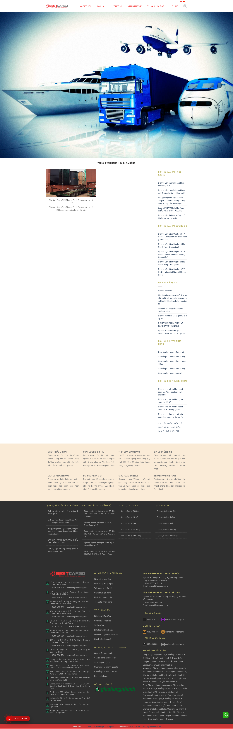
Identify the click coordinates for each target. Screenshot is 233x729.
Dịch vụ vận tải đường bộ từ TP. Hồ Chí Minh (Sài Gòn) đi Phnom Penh (172, 272)
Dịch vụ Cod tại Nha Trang (131, 535)
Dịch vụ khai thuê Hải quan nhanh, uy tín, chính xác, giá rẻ (171, 332)
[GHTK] (97, 689)
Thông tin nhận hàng (103, 601)
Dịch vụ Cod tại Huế (128, 523)
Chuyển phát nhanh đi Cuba (160, 685)
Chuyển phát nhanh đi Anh (167, 688)
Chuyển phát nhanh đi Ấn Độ (165, 668)
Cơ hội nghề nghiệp (102, 620)
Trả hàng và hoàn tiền (103, 588)
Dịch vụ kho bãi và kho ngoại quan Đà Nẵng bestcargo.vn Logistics (170, 392)
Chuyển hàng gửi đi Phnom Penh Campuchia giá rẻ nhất (71, 201)
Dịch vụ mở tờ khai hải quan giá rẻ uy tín (172, 317)
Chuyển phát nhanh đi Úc (154, 675)
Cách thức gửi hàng (102, 592)
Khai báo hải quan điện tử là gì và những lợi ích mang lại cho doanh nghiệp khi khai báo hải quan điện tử (172, 299)
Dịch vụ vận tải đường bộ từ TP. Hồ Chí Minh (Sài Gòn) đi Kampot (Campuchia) (172, 236)
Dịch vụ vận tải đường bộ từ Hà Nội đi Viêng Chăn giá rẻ (171, 263)
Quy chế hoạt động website (106, 634)
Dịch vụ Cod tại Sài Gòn (130, 511)
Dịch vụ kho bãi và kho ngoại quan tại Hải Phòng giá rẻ (170, 408)
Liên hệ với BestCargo (103, 616)
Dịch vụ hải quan (165, 290)
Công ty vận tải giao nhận (154, 654)
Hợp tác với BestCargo (103, 629)
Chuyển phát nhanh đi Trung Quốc (167, 658)
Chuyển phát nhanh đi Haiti (163, 702)
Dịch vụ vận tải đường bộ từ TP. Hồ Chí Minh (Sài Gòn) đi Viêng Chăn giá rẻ (171, 254)
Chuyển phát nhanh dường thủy (171, 356)
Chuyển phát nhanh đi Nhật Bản (162, 712)
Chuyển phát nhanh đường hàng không (172, 362)
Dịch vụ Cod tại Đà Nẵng (130, 529)
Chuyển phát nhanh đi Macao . (161, 719)
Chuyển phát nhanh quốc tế (170, 373)
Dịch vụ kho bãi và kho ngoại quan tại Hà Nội (170, 400)
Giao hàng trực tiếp (102, 579)
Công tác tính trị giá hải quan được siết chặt (170, 309)
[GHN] (118, 689)
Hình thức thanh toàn (103, 597)
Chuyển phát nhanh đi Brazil (162, 678)
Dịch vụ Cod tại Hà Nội (129, 517)
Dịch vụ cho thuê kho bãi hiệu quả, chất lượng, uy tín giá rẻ (170, 415)
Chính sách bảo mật (103, 639)
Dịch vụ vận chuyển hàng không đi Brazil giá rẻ (172, 184)
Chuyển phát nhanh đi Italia (154, 708)
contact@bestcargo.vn (158, 586)
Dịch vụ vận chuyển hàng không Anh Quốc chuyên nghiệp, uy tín (172, 191)
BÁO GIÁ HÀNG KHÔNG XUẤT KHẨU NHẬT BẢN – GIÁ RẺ (171, 209)
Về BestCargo (100, 625)
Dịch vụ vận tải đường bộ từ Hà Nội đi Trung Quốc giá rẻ (171, 245)
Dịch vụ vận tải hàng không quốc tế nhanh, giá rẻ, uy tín (172, 216)
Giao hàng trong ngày (103, 583)
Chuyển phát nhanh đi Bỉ (175, 671)
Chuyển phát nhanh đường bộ (171, 352)
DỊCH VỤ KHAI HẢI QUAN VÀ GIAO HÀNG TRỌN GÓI (170, 324)
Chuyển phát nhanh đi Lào (154, 661)
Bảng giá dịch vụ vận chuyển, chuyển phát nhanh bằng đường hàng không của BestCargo (172, 200)
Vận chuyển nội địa (102, 662)
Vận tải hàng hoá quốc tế (105, 657)
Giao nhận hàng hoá (103, 653)
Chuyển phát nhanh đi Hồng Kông (161, 695)
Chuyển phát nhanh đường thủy (171, 368)
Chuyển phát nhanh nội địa (105, 671)
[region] (198, 707)
